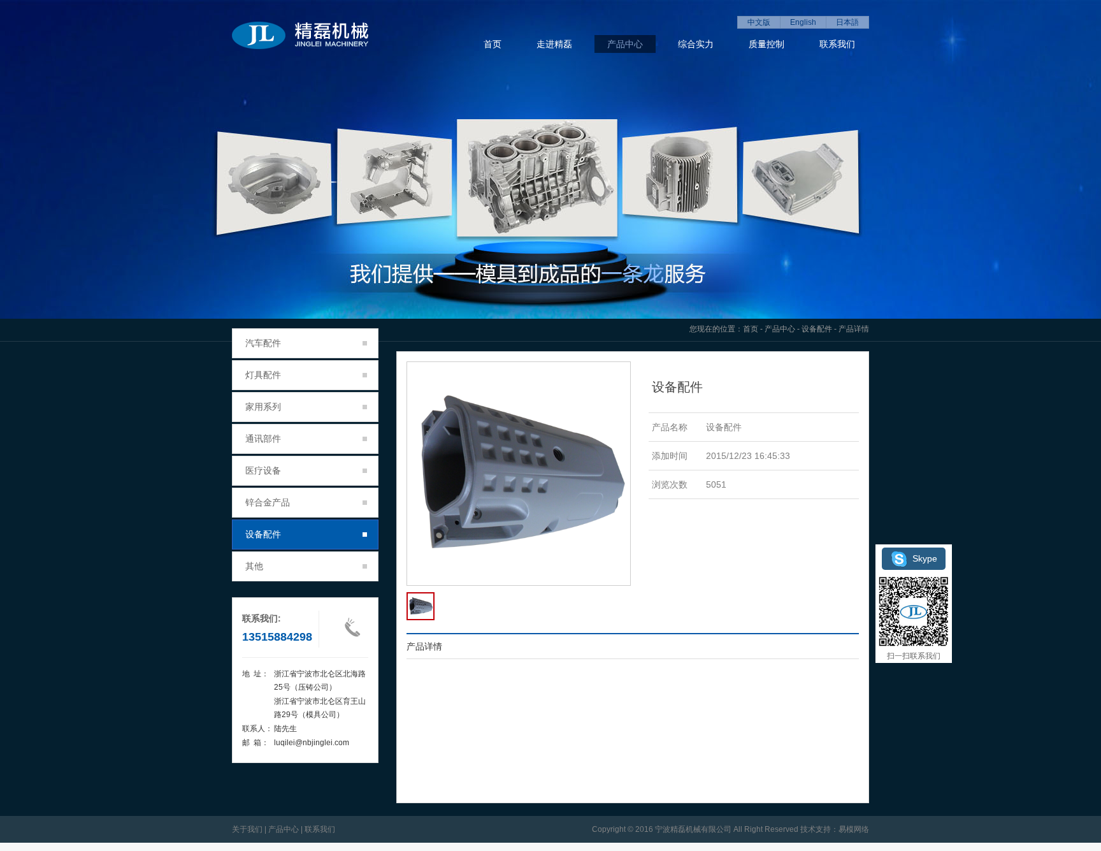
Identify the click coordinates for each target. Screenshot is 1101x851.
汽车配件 (263, 343)
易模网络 (853, 829)
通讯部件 (263, 438)
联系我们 (837, 44)
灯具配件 (263, 375)
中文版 (758, 22)
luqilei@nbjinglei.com (311, 742)
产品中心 (625, 44)
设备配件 (817, 328)
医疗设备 (263, 470)
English (803, 22)
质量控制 (766, 44)
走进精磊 (554, 44)
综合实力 (696, 44)
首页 (492, 44)
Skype (924, 558)
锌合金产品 (267, 502)
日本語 (847, 22)
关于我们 (247, 829)
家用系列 (263, 407)
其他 (254, 566)
